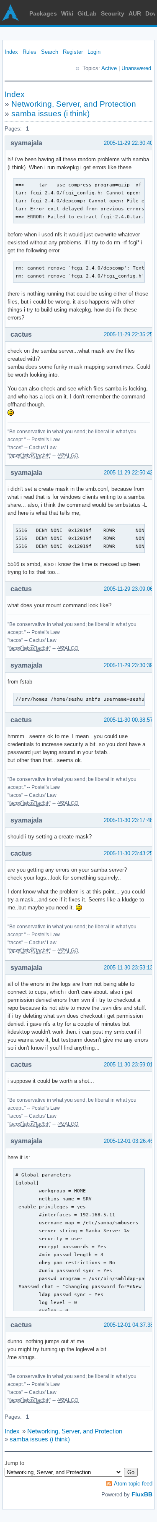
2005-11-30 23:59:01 (128, 1064)
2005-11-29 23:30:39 (128, 665)
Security (112, 13)
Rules (29, 52)
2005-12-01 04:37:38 (128, 1325)
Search (49, 52)
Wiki (67, 13)
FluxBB (141, 1494)
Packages (43, 13)
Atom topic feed (133, 1483)
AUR (135, 13)
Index (11, 52)
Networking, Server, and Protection (73, 104)
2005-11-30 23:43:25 (128, 853)
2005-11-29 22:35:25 (128, 334)
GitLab (87, 13)
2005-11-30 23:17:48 (128, 820)
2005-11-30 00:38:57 (128, 720)
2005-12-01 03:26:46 (128, 1141)
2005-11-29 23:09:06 (128, 589)
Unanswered (136, 68)
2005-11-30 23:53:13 (128, 967)
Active (109, 68)
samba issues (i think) (50, 113)
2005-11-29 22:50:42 (128, 472)
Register (73, 52)
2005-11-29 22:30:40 (128, 143)
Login (94, 52)
